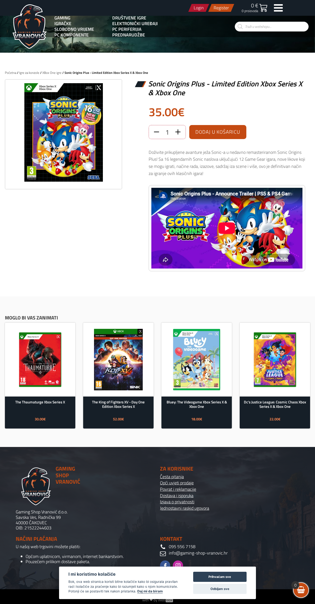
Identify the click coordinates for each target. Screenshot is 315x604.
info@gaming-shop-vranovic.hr (198, 553)
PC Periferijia (127, 29)
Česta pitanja (172, 476)
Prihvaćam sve (219, 577)
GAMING (62, 18)
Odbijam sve (219, 589)
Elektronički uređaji (135, 23)
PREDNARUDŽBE (128, 35)
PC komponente (71, 35)
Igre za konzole (29, 72)
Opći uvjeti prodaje (177, 483)
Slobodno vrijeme (74, 29)
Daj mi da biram (150, 591)
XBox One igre (52, 72)
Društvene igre (129, 18)
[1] (63, 180)
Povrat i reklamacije (178, 489)
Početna (10, 72)
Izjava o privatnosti (177, 502)
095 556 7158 (182, 546)
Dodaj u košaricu (217, 132)
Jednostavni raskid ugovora (184, 508)
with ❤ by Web (157, 600)
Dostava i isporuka (176, 495)
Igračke (62, 23)
